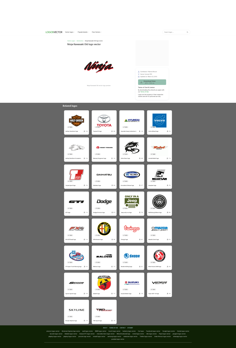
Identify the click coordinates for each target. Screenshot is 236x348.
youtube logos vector (117, 339)
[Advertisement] (118, 15)
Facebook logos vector (153, 331)
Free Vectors (96, 32)
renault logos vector (99, 336)
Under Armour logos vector (162, 336)
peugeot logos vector (179, 334)
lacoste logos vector (56, 334)
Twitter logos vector (146, 336)
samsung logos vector (114, 336)
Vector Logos (71, 41)
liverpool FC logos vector (87, 334)
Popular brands (82, 32)
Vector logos (69, 32)
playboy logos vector (55, 336)
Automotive (80, 41)
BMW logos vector (100, 331)
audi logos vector (87, 331)
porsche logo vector (84, 336)
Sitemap (130, 328)
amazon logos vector (52, 331)
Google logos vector (169, 331)
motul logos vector (138, 334)
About (105, 328)
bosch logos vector (114, 331)
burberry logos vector (129, 331)
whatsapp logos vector (180, 336)
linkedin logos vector (71, 334)
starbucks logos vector (130, 336)
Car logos (141, 331)
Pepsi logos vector (164, 334)
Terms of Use (144, 92)
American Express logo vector (71, 331)
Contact (123, 328)
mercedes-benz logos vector (105, 334)
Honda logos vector (183, 331)
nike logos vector (151, 334)
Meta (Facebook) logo (123, 334)
